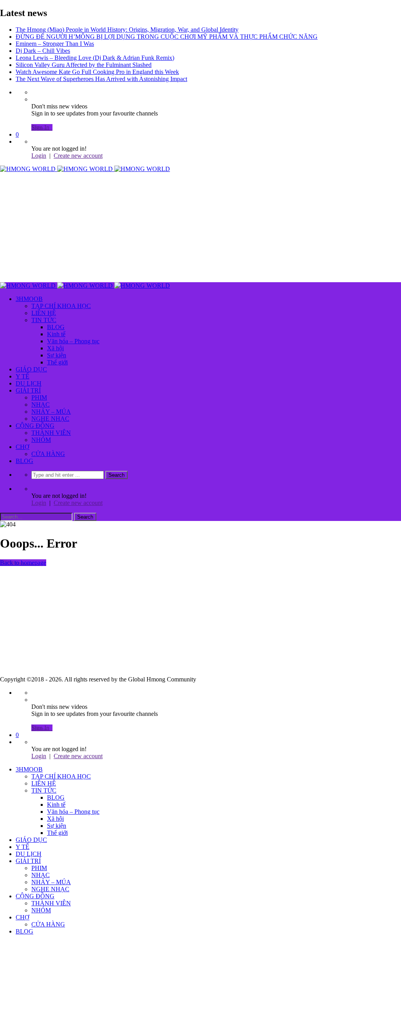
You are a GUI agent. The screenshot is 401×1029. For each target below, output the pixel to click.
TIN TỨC (43, 320)
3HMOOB (29, 299)
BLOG (56, 327)
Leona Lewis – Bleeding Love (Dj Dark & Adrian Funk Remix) (95, 57)
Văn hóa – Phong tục (73, 341)
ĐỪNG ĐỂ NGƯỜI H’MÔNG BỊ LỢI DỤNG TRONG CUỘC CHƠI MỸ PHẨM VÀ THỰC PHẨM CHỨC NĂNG (167, 36)
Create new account (78, 155)
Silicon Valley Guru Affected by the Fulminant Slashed (84, 64)
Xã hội (55, 348)
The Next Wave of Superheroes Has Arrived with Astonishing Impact (101, 79)
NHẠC (40, 404)
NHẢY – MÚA (51, 411)
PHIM (39, 397)
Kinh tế (56, 334)
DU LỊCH (29, 383)
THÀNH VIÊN (51, 432)
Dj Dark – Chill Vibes (43, 50)
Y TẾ (22, 376)
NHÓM (41, 439)
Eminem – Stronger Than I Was (55, 43)
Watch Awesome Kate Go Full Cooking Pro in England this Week (97, 71)
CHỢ (22, 446)
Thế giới (57, 362)
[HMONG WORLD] (85, 169)
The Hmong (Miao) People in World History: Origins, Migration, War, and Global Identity (127, 29)
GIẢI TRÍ (28, 390)
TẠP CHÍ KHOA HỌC (61, 306)
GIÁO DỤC (31, 369)
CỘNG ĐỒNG (35, 425)
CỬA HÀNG (48, 454)
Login (38, 155)
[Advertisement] (200, 227)
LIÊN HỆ (43, 313)
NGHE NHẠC (50, 418)
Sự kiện (56, 355)
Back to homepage (23, 562)
